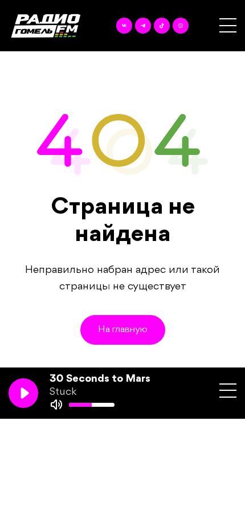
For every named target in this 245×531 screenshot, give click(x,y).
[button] (227, 25)
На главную (123, 329)
